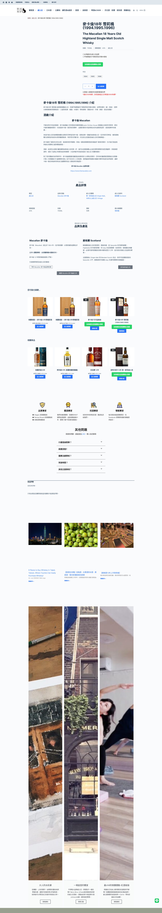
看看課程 (45, 902)
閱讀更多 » (31, 581)
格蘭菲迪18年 (40, 370)
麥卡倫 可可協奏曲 (94, 320)
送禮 (113, 10)
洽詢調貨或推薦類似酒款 (93, 64)
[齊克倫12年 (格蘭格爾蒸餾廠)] (67, 356)
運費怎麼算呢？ (65, 456)
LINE (83, 434)
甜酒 (77, 10)
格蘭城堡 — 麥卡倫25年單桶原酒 (40, 320)
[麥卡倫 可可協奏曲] (94, 306)
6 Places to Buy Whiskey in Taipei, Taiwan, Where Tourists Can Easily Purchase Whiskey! (42, 573)
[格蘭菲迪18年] (40, 356)
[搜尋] (137, 10)
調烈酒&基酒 (67, 10)
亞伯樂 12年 (94, 370)
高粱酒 (85, 10)
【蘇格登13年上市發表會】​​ (110, 573)
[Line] (9, 2)
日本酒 (48, 10)
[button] (81, 442)
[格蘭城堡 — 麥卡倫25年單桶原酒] (40, 306)
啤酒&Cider (96, 10)
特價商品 (27, 2)
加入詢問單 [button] (40, 326)
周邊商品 (127, 10)
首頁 (29, 18)
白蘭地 (57, 10)
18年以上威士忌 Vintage (94, 198)
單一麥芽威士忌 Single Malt (95, 196)
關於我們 (54, 2)
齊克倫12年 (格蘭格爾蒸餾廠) (67, 370)
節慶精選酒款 (19, 2)
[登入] (134, 10)
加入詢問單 (101, 86)
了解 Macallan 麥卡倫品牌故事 (41, 267)
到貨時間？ (63, 463)
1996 (99, 76)
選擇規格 (121, 331)
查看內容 (94, 328)
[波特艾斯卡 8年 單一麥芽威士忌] (121, 356)
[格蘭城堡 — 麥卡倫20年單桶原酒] (67, 306)
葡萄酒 (31, 10)
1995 (92, 76)
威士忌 (40, 10)
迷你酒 (119, 10)
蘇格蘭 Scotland (120, 196)
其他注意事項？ (65, 469)
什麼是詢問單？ (65, 442)
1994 (85, 76)
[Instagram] (6, 2)
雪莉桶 (117, 211)
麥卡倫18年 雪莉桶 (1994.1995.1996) (122, 321)
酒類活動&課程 (35, 2)
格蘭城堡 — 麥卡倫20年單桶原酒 (67, 320)
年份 (84, 72)
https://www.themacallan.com (81, 171)
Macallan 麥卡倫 (63, 196)
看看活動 (81, 902)
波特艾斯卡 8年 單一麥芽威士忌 (122, 370)
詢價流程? (62, 449)
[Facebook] (3, 2)
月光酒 (107, 10)
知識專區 (45, 2)
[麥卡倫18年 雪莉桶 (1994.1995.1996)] (121, 306)
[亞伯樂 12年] (94, 356)
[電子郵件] (12, 2)
